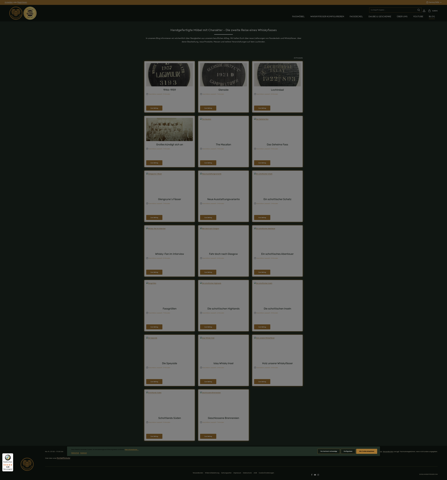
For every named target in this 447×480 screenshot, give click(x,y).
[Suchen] (419, 10)
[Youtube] (315, 475)
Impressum (237, 473)
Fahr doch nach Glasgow (223, 253)
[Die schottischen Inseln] (277, 293)
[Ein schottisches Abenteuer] (277, 238)
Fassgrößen (169, 308)
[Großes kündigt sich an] (169, 129)
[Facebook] (312, 475)
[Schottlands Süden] (169, 403)
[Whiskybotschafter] (30, 13)
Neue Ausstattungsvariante (223, 199)
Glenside (223, 89)
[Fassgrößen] (169, 293)
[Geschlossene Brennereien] (223, 403)
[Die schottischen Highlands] (223, 293)
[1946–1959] (169, 74)
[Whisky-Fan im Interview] (169, 238)
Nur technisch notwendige (328, 451)
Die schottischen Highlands (223, 308)
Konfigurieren (348, 451)
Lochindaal (277, 89)
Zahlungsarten (226, 473)
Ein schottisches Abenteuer (277, 253)
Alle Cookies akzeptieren (366, 451)
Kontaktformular (63, 458)
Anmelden (9, 2)
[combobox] (392, 10)
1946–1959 (169, 89)
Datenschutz (247, 473)
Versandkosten (388, 452)
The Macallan (223, 144)
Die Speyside (169, 363)
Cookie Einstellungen (266, 473)
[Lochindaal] (277, 74)
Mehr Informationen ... (132, 449)
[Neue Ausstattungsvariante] (223, 184)
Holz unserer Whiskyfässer (277, 363)
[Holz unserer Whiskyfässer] (277, 348)
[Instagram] (318, 475)
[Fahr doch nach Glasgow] (223, 238)
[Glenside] (223, 74)
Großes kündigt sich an (169, 144)
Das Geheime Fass (277, 144)
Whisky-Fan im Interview (169, 253)
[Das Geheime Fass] (277, 129)
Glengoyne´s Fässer (169, 199)
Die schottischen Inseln (277, 308)
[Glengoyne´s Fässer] (169, 184)
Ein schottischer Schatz (277, 199)
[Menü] (11, 454)
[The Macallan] (223, 129)
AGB (255, 473)
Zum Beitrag (154, 108)
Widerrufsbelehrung (212, 473)
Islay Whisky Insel (223, 363)
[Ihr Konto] (424, 10)
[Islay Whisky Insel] (223, 348)
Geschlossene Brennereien (223, 418)
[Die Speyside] (169, 348)
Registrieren (22, 2)
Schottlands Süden (169, 418)
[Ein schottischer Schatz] (277, 184)
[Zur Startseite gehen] (15, 13)
